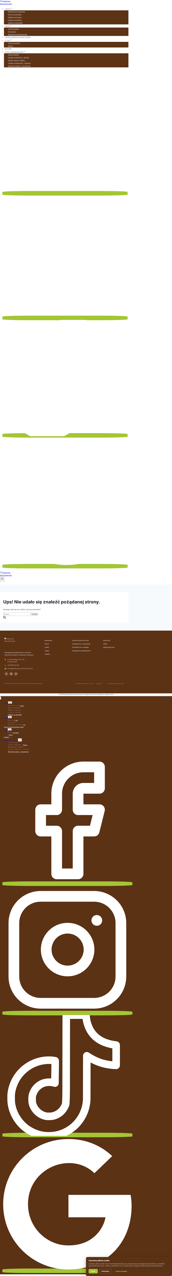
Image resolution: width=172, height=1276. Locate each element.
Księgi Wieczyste (109, 647)
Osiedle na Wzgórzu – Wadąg (18, 58)
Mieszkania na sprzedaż (16, 12)
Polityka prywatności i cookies (85, 683)
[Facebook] (65, 194)
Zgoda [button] (93, 1271)
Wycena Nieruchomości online (17, 37)
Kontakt (8, 49)
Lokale (47, 651)
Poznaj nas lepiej (14, 43)
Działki (47, 647)
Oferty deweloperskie (11, 740)
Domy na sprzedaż (14, 15)
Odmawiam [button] (105, 1271)
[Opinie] (65, 566)
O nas (6, 730)
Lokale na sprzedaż (15, 20)
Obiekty (47, 654)
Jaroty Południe (13, 55)
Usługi (6, 718)
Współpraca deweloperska (17, 35)
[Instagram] (65, 318)
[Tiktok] (65, 436)
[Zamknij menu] (0, 698)
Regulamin (99, 683)
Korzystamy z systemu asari (115, 683)
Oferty (6, 703)
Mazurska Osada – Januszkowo (19, 66)
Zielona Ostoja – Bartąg (16, 60)
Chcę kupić (12, 32)
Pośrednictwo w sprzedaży (81, 644)
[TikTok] (16, 674)
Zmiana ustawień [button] (121, 1271)
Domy (47, 644)
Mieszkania (48, 640)
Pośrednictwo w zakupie (80, 647)
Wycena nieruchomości (80, 640)
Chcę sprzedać (13, 29)
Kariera (10, 46)
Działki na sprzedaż (14, 17)
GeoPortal (106, 640)
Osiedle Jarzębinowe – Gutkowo (19, 63)
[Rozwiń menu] (2, 579)
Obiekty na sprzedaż (15, 23)
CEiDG (105, 644)
